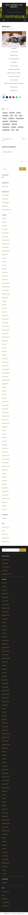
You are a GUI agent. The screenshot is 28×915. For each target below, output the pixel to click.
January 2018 (5, 408)
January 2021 (5, 279)
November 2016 (5, 459)
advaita (5, 112)
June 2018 (4, 390)
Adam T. (12, 28)
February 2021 (5, 276)
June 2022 (4, 218)
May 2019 (4, 351)
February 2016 (5, 491)
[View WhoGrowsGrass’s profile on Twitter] (2, 177)
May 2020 (4, 308)
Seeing (24, 138)
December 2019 (5, 326)
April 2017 (4, 441)
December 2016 (5, 455)
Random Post (5, 186)
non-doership (19, 118)
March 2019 (4, 358)
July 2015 (4, 505)
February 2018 (5, 405)
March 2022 (4, 229)
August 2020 (5, 297)
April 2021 (4, 268)
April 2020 (4, 312)
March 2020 (4, 315)
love (21, 115)
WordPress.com (5, 541)
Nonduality (7, 108)
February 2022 (5, 232)
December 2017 (5, 412)
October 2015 (5, 495)
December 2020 (5, 283)
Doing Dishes (5, 206)
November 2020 (5, 286)
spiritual (20, 127)
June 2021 (4, 261)
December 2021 (5, 240)
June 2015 (4, 509)
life (16, 115)
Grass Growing (5, 195)
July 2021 (4, 258)
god (12, 115)
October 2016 (5, 462)
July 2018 (4, 387)
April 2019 (4, 355)
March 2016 (4, 487)
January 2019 (5, 365)
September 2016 (5, 466)
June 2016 (4, 477)
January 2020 (5, 322)
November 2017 (5, 416)
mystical (11, 118)
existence (5, 115)
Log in (3, 530)
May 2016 (4, 480)
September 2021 (5, 250)
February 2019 (5, 362)
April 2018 (4, 398)
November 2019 (5, 329)
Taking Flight (5, 198)
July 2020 (4, 301)
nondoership (6, 124)
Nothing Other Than (6, 209)
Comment (21, 161)
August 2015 (5, 502)
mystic (5, 118)
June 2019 (4, 347)
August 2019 (5, 340)
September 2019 (5, 337)
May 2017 (4, 437)
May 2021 (4, 265)
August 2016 (5, 469)
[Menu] (4, 20)
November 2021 (5, 243)
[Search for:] (14, 169)
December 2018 (5, 369)
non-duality (13, 121)
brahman (12, 112)
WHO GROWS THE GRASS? (14, 6)
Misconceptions (5, 202)
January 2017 (5, 452)
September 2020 (5, 294)
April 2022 (4, 225)
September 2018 (5, 380)
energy (18, 112)
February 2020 (5, 319)
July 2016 (4, 473)
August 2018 (5, 383)
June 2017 (4, 434)
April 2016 (4, 484)
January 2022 (5, 236)
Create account (5, 527)
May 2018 (4, 394)
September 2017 (5, 423)
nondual (14, 124)
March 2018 (4, 401)
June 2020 (4, 304)
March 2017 (4, 444)
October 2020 (5, 290)
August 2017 (5, 426)
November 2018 (5, 373)
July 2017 (4, 430)
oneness (14, 127)
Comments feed (5, 537)
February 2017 (5, 448)
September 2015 (5, 498)
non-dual (5, 121)
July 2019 (4, 344)
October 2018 (5, 376)
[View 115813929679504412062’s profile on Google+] (3, 177)
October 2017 (5, 419)
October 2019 (5, 333)
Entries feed (4, 534)
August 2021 (5, 254)
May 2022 (4, 222)
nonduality (6, 127)
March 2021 (4, 272)
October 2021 (5, 247)
